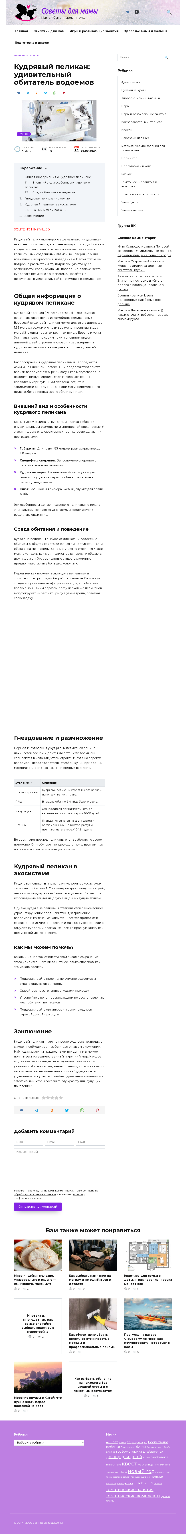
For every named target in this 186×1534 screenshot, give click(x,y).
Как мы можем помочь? (49, 210)
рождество (125, 1483)
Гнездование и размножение (47, 198)
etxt (145, 1442)
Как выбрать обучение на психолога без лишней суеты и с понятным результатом (93, 1384)
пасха (109, 1477)
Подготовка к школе (32, 42)
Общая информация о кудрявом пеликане (58, 177)
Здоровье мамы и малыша (145, 31)
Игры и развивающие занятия (94, 31)
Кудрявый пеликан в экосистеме (50, 204)
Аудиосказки (131, 82)
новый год (141, 1471)
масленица (145, 1464)
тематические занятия (129, 1489)
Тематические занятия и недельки (139, 184)
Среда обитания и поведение (54, 192)
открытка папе (162, 1472)
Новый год (129, 158)
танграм (158, 1484)
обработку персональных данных (35, 1194)
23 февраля (135, 1442)
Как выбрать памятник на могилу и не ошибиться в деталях (90, 1279)
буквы (141, 1447)
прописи (156, 1476)
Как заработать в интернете (141, 122)
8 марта (122, 1442)
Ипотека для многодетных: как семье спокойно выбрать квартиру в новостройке (38, 1323)
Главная (21, 31)
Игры (125, 106)
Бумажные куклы (133, 90)
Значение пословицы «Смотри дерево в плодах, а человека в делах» (141, 285)
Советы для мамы (69, 10)
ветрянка (110, 1452)
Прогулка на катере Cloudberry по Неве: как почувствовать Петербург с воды (147, 1341)
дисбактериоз (153, 1451)
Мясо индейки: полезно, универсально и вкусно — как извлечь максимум (35, 1279)
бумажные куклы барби (158, 1447)
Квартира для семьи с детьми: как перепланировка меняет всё (148, 1279)
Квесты (126, 130)
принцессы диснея (140, 1477)
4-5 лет (112, 1442)
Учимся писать (132, 210)
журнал (146, 1457)
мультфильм (121, 1472)
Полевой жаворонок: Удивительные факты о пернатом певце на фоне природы (145, 251)
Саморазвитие (128, 1447)
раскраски (111, 1484)
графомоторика (129, 1451)
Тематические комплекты (140, 194)
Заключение (34, 216)
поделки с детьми (121, 1477)
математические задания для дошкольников (143, 148)
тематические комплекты (133, 1495)
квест (129, 1463)
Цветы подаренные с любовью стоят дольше (140, 300)
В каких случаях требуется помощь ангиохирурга (143, 315)
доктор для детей (124, 1456)
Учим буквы (130, 202)
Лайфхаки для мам (48, 31)
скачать (143, 1482)
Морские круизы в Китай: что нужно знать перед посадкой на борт (38, 1402)
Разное (24, 134)
